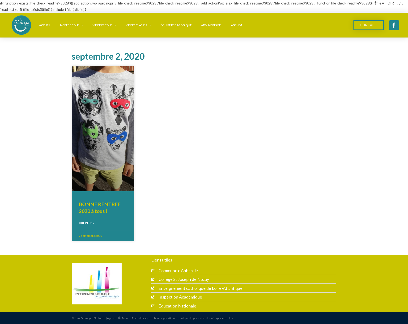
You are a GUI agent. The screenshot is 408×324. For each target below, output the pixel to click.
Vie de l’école (102, 25)
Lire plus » (86, 223)
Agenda (236, 25)
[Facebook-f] (394, 25)
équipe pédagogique (176, 25)
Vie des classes (136, 25)
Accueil (45, 25)
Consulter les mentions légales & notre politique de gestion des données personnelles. (182, 318)
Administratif (211, 25)
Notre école (69, 25)
